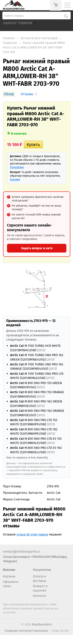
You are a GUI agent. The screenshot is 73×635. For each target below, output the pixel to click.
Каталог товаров (17, 23)
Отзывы (27, 94)
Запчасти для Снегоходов (39, 38)
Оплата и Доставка (39, 578)
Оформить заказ (10, 584)
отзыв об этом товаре (32, 534)
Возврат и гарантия (40, 588)
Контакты (39, 596)
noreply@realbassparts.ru (21, 551)
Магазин (9, 570)
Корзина (9, 576)
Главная (9, 38)
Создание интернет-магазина (26, 630)
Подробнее (17, 167)
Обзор (9, 94)
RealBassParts (42, 624)
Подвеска (10, 43)
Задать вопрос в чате (37, 248)
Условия (15, 179)
